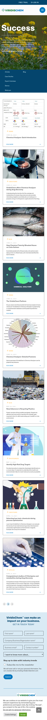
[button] (42, 10)
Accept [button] (22, 714)
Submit (8, 677)
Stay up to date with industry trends (20, 660)
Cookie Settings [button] (10, 714)
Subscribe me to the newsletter (20, 664)
